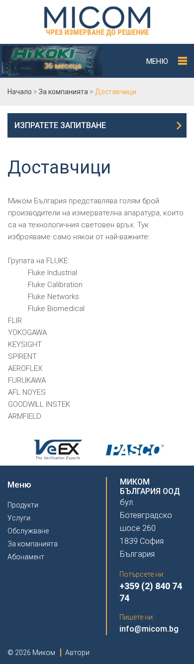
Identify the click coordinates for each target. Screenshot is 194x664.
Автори (77, 653)
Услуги (18, 518)
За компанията (32, 544)
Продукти (22, 505)
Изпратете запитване (60, 125)
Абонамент (25, 557)
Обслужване (28, 531)
